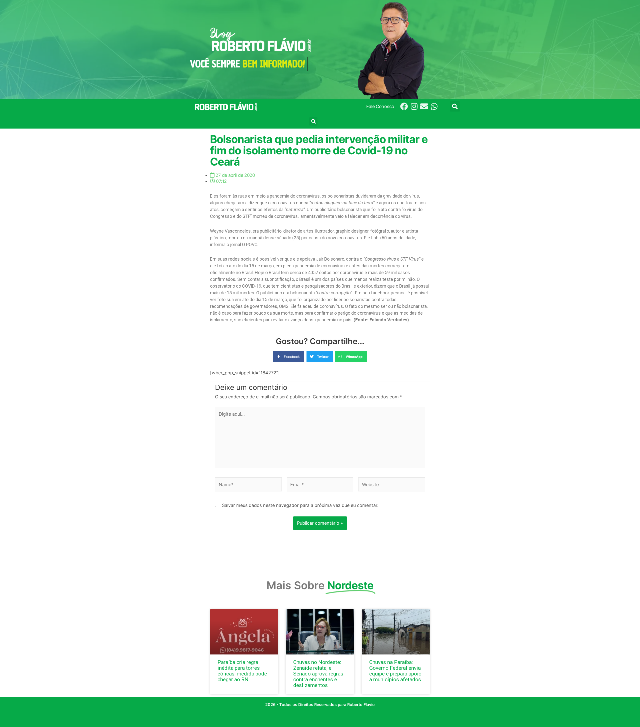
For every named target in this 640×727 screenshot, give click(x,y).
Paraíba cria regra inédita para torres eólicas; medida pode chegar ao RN (242, 670)
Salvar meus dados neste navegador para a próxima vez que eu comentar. (300, 505)
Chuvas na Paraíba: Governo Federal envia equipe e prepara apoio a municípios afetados (395, 670)
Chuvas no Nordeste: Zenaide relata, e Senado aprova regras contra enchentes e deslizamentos (318, 673)
